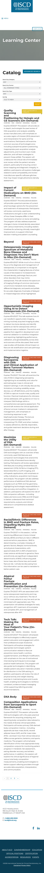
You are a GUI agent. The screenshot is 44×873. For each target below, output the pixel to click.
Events (35, 857)
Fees (12, 123)
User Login (37, 29)
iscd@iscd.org (10, 820)
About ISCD (7, 850)
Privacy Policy (25, 865)
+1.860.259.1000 (11, 818)
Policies (33, 123)
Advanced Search (32, 71)
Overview (7, 123)
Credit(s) (18, 123)
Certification (31, 853)
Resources (25, 857)
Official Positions (14, 853)
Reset (37, 104)
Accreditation (11, 857)
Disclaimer (17, 865)
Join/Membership (22, 850)
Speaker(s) (26, 123)
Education (37, 850)
